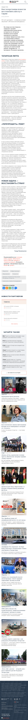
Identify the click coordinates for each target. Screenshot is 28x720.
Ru (15, 702)
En (17, 702)
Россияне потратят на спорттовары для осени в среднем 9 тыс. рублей (14, 350)
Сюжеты (7, 302)
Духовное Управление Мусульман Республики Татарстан (11, 277)
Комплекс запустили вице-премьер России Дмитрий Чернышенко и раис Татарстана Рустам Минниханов (12, 491)
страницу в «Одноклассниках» (12, 261)
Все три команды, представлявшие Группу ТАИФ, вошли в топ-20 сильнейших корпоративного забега (13, 459)
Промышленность (6, 606)
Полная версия (5, 714)
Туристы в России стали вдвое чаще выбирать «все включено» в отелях (13, 336)
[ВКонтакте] (4, 288)
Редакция (3, 702)
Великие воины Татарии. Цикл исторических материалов (12, 313)
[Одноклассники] (7, 288)
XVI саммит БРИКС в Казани (11, 307)
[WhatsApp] (10, 288)
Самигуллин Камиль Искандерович (12, 281)
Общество (4, 7)
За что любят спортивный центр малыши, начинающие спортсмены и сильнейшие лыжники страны (13, 673)
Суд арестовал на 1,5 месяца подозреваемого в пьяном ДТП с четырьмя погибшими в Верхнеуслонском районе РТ (14, 361)
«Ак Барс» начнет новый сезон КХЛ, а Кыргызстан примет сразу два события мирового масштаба (12, 581)
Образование (6, 274)
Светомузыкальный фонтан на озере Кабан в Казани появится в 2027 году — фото (14, 367)
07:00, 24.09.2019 (5, 16)
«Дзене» (11, 265)
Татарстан (15, 274)
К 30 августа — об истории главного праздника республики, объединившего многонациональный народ (13, 642)
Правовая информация (7, 706)
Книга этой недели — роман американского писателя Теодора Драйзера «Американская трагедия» (13, 521)
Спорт (3, 453)
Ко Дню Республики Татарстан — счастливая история (13, 428)
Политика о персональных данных (7, 708)
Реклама (3, 704)
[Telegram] (13, 288)
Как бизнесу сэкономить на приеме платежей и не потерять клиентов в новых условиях (13, 550)
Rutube (6, 265)
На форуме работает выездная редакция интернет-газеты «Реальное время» (13, 612)
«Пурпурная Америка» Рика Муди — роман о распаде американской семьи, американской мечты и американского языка (13, 399)
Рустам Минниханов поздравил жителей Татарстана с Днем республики (13, 341)
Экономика (4, 544)
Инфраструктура (15, 271)
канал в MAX (7, 260)
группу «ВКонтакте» (14, 259)
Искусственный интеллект (10, 319)
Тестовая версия (5, 715)
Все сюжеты (14, 324)
